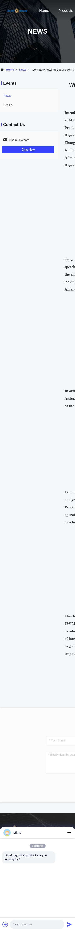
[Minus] (69, 832)
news (22, 69)
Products (65, 11)
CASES (8, 105)
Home (44, 11)
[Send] (69, 924)
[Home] (16, 10)
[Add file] (5, 924)
